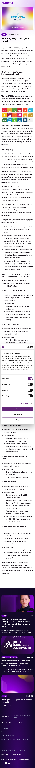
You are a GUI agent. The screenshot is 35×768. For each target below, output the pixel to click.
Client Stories (10, 723)
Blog (2, 723)
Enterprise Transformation (10, 732)
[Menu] (32, 3)
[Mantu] (7, 3)
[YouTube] (9, 763)
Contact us (20, 723)
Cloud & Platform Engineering (11, 739)
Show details (25, 403)
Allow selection (17, 414)
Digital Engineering (7, 735)
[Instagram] (2, 763)
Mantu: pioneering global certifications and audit (16, 701)
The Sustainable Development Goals (13, 78)
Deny (17, 420)
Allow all (17, 409)
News (4, 34)
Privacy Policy (5, 754)
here (9, 568)
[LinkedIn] (6, 763)
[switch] (30, 384)
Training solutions (24, 759)
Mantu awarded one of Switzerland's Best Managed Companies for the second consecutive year (15, 663)
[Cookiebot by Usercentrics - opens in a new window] (25, 347)
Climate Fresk (28, 250)
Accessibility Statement (9, 759)
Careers (28, 723)
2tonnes (21, 261)
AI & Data (26, 739)
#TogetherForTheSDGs (21, 174)
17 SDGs (11, 96)
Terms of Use (16, 754)
